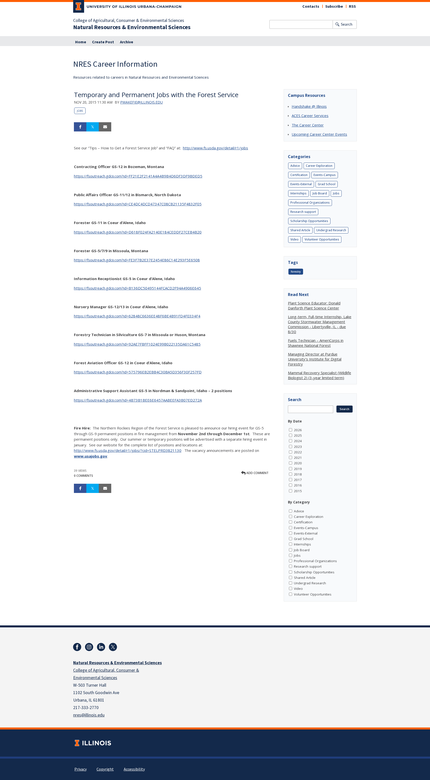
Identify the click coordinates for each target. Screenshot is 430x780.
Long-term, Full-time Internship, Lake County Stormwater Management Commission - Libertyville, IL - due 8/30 (319, 324)
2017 (298, 480)
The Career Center (308, 124)
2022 (298, 452)
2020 (298, 463)
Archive (126, 42)
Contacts (310, 6)
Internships (298, 193)
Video (294, 239)
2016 (298, 485)
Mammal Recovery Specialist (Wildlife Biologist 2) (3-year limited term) (319, 375)
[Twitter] (113, 647)
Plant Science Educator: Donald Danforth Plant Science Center (314, 305)
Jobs (80, 111)
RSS (352, 6)
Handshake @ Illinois (309, 106)
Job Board (320, 193)
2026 (298, 430)
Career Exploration (319, 166)
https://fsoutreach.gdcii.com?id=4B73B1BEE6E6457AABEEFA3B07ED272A (138, 400)
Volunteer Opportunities (322, 239)
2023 (298, 446)
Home (80, 42)
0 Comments (83, 476)
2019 (298, 469)
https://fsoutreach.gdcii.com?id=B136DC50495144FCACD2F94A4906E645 (137, 288)
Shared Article (300, 230)
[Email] (105, 127)
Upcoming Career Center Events (319, 134)
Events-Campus (325, 175)
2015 (298, 491)
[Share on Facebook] (80, 127)
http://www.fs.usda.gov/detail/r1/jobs (215, 147)
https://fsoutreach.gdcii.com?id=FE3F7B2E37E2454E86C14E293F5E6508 (137, 259)
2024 (298, 441)
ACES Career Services (310, 115)
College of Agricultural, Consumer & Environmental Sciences (128, 21)
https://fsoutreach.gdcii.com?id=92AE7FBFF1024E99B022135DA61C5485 (137, 344)
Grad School (326, 184)
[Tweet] (92, 127)
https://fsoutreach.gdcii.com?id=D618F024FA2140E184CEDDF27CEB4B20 (138, 232)
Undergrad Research (331, 230)
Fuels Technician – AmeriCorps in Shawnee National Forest (315, 343)
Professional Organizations (310, 202)
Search (346, 24)
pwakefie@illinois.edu (141, 102)
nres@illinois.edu (89, 715)
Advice (295, 166)
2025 (298, 435)
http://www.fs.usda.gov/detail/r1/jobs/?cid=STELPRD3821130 (127, 450)
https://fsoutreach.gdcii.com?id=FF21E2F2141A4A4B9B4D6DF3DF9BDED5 (138, 176)
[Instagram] (89, 647)
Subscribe (334, 6)
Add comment (257, 473)
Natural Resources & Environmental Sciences (132, 27)
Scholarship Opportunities (309, 221)
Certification (299, 175)
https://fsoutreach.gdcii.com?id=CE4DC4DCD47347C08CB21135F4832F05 (138, 203)
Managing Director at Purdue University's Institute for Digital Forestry (314, 359)
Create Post (103, 42)
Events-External (301, 184)
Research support (303, 212)
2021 (298, 457)
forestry (296, 271)
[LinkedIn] (101, 647)
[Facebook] (77, 647)
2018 (298, 474)
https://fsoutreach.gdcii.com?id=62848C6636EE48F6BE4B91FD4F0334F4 (137, 315)
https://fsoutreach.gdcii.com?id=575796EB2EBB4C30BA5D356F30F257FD (138, 371)
